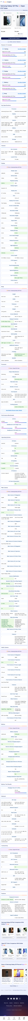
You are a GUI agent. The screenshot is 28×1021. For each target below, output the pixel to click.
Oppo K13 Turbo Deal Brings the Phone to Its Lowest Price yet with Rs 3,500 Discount (18, 980)
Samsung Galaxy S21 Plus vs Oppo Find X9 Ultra (8, 937)
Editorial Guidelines (17, 1005)
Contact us (16, 1002)
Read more (25, 10)
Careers (11, 1002)
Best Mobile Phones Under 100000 (14, 410)
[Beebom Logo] (7, 2)
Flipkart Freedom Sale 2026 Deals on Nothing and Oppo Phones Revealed (6, 980)
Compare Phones (8, 990)
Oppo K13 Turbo (18, 28)
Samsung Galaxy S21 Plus (6, 28)
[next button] (25, 932)
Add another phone (14, 38)
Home (2, 990)
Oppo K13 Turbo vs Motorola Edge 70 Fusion (8, 958)
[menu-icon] (1, 2)
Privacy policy (9, 1005)
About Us (6, 1002)
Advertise (22, 1002)
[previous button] (2, 932)
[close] (13, 15)
